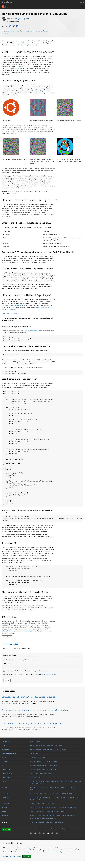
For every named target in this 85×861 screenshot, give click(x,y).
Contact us (6, 829)
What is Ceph (34, 745)
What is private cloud (52, 781)
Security (32, 31)
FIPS (27, 31)
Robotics (4, 761)
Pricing (54, 807)
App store (33, 765)
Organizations (34, 773)
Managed (42, 745)
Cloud (4, 781)
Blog (52, 829)
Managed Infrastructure (53, 815)
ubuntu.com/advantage (30, 330)
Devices (62, 811)
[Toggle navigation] (82, 7)
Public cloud (38, 783)
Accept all (26, 856)
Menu (82, 2)
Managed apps (34, 753)
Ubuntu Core (6, 769)
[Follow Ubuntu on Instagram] (44, 833)
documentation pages (24, 629)
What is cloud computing (37, 781)
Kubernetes (5, 749)
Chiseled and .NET (60, 797)
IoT (3, 765)
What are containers (36, 797)
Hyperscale (33, 777)
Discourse (61, 807)
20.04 (7, 31)
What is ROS (40, 761)
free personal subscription (15, 305)
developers (13, 31)
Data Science (41, 757)
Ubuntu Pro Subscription (37, 811)
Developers (43, 773)
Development (21, 31)
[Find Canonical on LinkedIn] (40, 833)
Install (31, 741)
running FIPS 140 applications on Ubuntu (29, 43)
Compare (46, 793)
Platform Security (35, 787)
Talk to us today (10, 644)
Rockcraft (32, 799)
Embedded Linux (42, 765)
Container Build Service (74, 797)
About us (32, 829)
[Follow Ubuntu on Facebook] (35, 833)
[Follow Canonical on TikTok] (52, 833)
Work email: (7, 664)
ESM (43, 787)
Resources (63, 749)
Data (33, 815)
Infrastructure (40, 815)
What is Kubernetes (36, 749)
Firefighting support (71, 807)
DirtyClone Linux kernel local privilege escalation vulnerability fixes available (35, 710)
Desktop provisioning (52, 811)
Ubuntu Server (6, 777)
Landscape (5, 793)
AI (30, 815)
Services (49, 769)
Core (47, 803)
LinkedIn (17, 26)
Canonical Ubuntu (7, 2)
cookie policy (58, 852)
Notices (72, 787)
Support (37, 741)
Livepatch (49, 787)
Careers (47, 829)
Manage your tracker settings (12, 856)
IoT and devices (34, 818)
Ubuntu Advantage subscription (23, 631)
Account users (46, 807)
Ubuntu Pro (40, 307)
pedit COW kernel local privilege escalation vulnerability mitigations (31, 723)
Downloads (5, 803)
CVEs (67, 787)
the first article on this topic (14, 68)
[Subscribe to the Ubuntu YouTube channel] (48, 833)
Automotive (33, 822)
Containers (5, 797)
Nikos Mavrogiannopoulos (18, 18)
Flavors (50, 773)
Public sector (49, 822)
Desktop (32, 803)
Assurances (33, 789)
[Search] (77, 2)
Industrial (41, 822)
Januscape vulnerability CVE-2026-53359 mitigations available (29, 697)
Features (32, 769)
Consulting (49, 745)
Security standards (58, 787)
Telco (55, 822)
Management (53, 765)
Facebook (10, 26)
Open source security (67, 815)
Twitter (14, 26)
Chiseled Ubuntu (48, 797)
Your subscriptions (35, 807)
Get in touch (7, 637)
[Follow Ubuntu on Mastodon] (31, 833)
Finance (60, 822)
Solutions (5, 815)
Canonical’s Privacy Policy (48, 674)
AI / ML (4, 757)
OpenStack (5, 741)
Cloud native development (48, 818)
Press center (65, 829)
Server (38, 803)
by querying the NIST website (45, 281)
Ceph (3, 745)
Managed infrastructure (9, 753)
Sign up (7, 680)
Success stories (41, 769)
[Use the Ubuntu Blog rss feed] (57, 833)
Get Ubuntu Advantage (10, 313)
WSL (43, 803)
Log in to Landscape (66, 793)
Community (49, 761)
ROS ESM (32, 761)
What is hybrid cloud (66, 781)
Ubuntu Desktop (7, 773)
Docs (55, 745)
